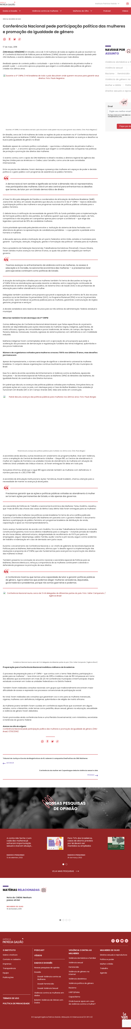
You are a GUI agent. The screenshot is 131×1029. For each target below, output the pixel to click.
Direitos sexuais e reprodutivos (113, 955)
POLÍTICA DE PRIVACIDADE (16, 1003)
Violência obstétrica (77, 978)
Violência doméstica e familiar (82, 958)
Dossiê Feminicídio (45, 983)
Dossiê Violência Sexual (47, 988)
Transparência (9, 968)
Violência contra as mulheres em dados (49, 994)
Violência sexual (114, 68)
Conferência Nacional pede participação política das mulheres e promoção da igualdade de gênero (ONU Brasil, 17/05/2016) (50, 730)
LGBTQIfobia (74, 992)
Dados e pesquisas (15, 855)
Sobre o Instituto (10, 955)
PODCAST (39, 950)
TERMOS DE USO (11, 998)
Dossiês (37, 972)
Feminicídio (123, 73)
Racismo (109, 73)
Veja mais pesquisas (63, 871)
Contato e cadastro (12, 959)
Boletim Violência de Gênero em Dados (48, 1001)
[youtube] (122, 941)
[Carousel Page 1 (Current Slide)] (63, 864)
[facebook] (117, 941)
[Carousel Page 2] (66, 864)
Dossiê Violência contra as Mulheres (49, 978)
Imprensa (7, 964)
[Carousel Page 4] (69, 920)
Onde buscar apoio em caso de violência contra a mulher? (82, 1002)
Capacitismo (74, 996)
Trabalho (104, 968)
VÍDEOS (38, 955)
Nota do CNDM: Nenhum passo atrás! (19, 898)
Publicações (8, 977)
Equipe (6, 973)
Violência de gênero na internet (79, 973)
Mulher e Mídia (113, 85)
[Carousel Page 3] (66, 920)
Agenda (103, 973)
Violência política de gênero (81, 983)
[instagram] (127, 3)
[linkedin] (126, 941)
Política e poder (107, 959)
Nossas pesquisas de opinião (47, 967)
